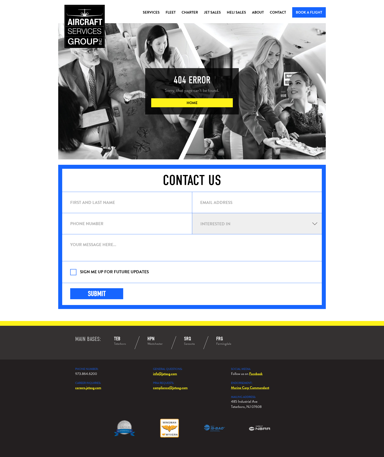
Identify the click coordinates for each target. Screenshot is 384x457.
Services (151, 12)
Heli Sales (236, 12)
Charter (190, 12)
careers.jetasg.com (88, 387)
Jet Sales (212, 12)
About (258, 12)
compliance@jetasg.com (170, 387)
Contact (278, 12)
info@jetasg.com (165, 373)
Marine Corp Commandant (250, 387)
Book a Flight (309, 12)
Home (192, 102)
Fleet (171, 12)
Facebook (256, 373)
